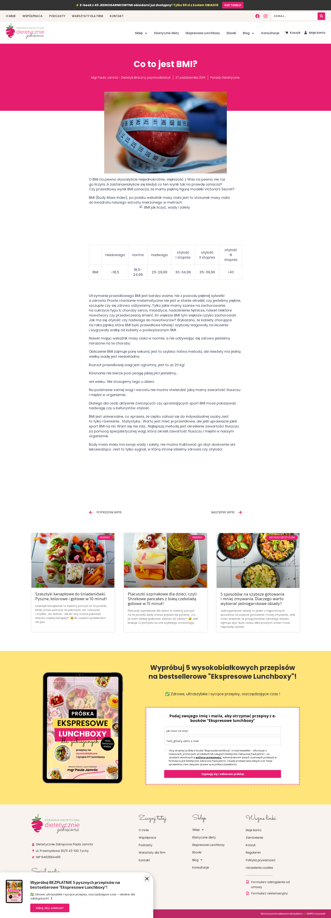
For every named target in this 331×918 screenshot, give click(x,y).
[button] (146, 878)
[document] (165, 459)
